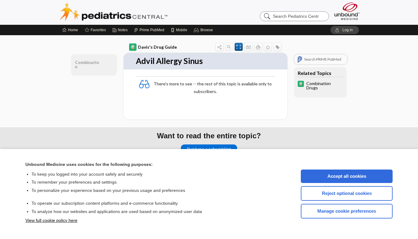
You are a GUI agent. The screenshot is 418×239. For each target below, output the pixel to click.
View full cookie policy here (51, 220)
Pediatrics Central (135, 12)
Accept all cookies (346, 176)
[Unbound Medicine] (347, 11)
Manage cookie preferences (346, 211)
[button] (204, 30)
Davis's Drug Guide (157, 47)
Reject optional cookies (347, 193)
